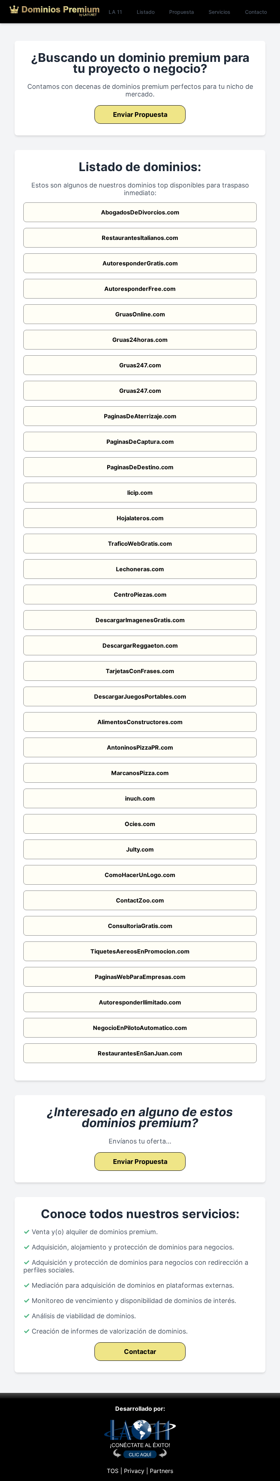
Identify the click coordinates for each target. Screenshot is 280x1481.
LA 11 (115, 12)
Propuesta (181, 12)
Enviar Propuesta (140, 114)
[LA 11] (140, 1456)
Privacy (134, 1470)
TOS (112, 1470)
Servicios (219, 12)
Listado (146, 12)
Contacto (256, 12)
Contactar (140, 1351)
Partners (161, 1470)
